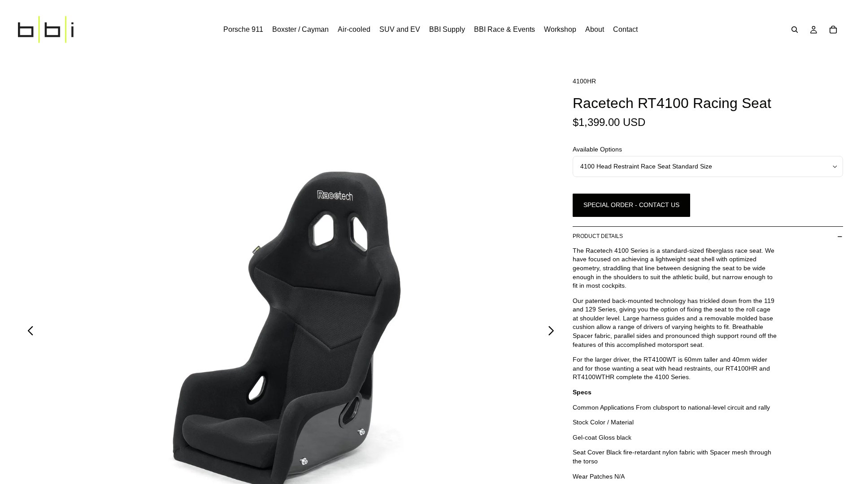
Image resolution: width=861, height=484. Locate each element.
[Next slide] (554, 332)
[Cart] (833, 29)
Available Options (597, 149)
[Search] (794, 29)
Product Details (598, 236)
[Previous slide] (28, 332)
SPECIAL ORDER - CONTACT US (631, 204)
